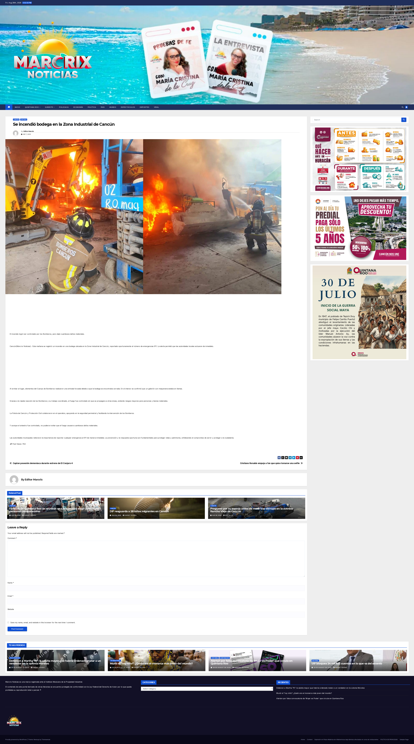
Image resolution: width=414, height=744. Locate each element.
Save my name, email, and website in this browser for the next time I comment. (42, 622)
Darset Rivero (30, 515)
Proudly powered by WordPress (16, 739)
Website (11, 609)
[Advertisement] (74, 311)
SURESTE (49, 107)
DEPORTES (144, 107)
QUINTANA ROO (32, 107)
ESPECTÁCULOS (128, 107)
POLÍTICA (92, 107)
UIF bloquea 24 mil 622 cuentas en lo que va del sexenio (347, 663)
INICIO (17, 107)
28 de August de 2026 (20, 667)
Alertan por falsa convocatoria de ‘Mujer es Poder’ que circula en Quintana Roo (251, 662)
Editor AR (229, 515)
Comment (12, 538)
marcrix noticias (241, 667)
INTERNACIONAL (115, 660)
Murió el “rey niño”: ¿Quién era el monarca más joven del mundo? (151, 663)
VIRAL (156, 107)
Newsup (36, 739)
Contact (309, 739)
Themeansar (46, 739)
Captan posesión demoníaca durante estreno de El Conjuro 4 (43, 463)
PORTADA (24, 119)
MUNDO (112, 107)
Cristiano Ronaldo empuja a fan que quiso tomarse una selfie (270, 463)
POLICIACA (64, 107)
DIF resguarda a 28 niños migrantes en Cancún (139, 511)
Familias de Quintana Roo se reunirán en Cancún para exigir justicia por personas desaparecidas (54, 510)
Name (11, 583)
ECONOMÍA (78, 107)
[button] (402, 107)
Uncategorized (15, 658)
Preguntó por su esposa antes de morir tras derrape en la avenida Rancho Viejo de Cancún (251, 510)
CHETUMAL (214, 658)
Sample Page (404, 739)
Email (10, 596)
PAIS (103, 107)
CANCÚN (16, 119)
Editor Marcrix (29, 131)
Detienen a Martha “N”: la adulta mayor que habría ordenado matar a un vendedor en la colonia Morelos (55, 662)
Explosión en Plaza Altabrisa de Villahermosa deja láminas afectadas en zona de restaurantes (346, 739)
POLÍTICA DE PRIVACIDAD (389, 739)
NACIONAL (315, 660)
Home (303, 739)
